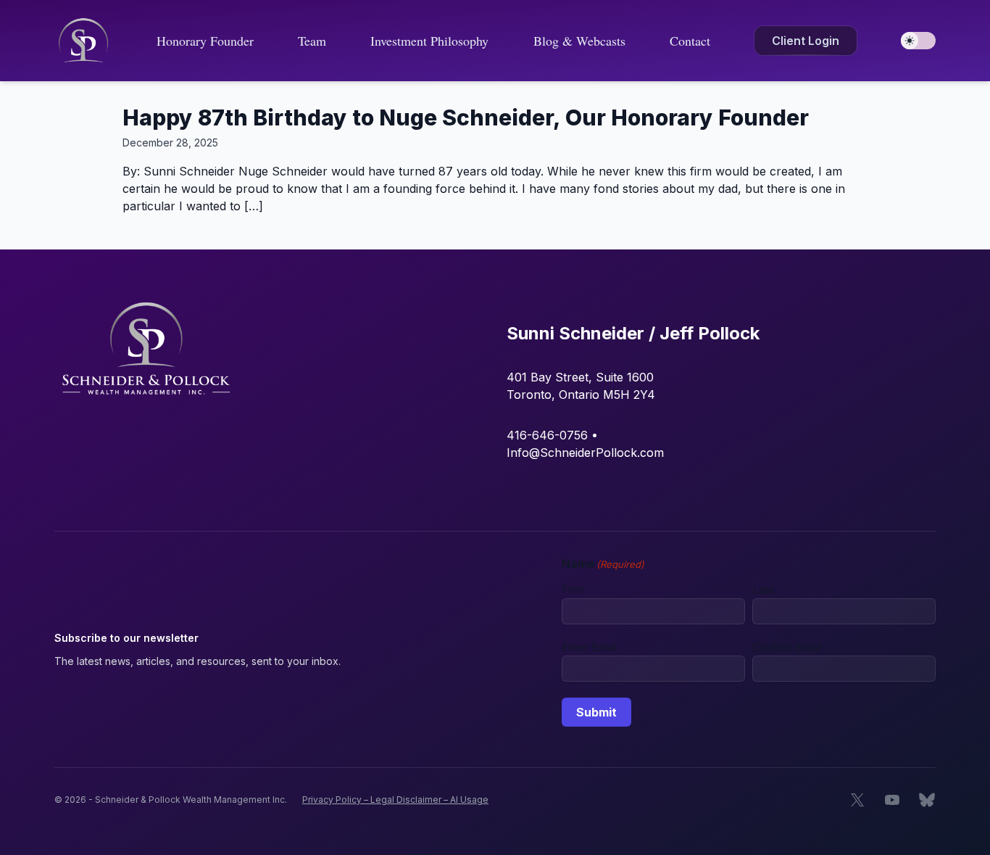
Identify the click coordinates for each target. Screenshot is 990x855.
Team (312, 40)
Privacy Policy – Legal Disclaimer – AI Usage (395, 799)
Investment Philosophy (429, 40)
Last (763, 589)
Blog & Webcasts (579, 40)
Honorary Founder (205, 40)
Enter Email (589, 647)
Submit (596, 712)
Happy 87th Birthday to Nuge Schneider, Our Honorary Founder (465, 117)
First (572, 589)
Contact (690, 40)
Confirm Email (786, 647)
